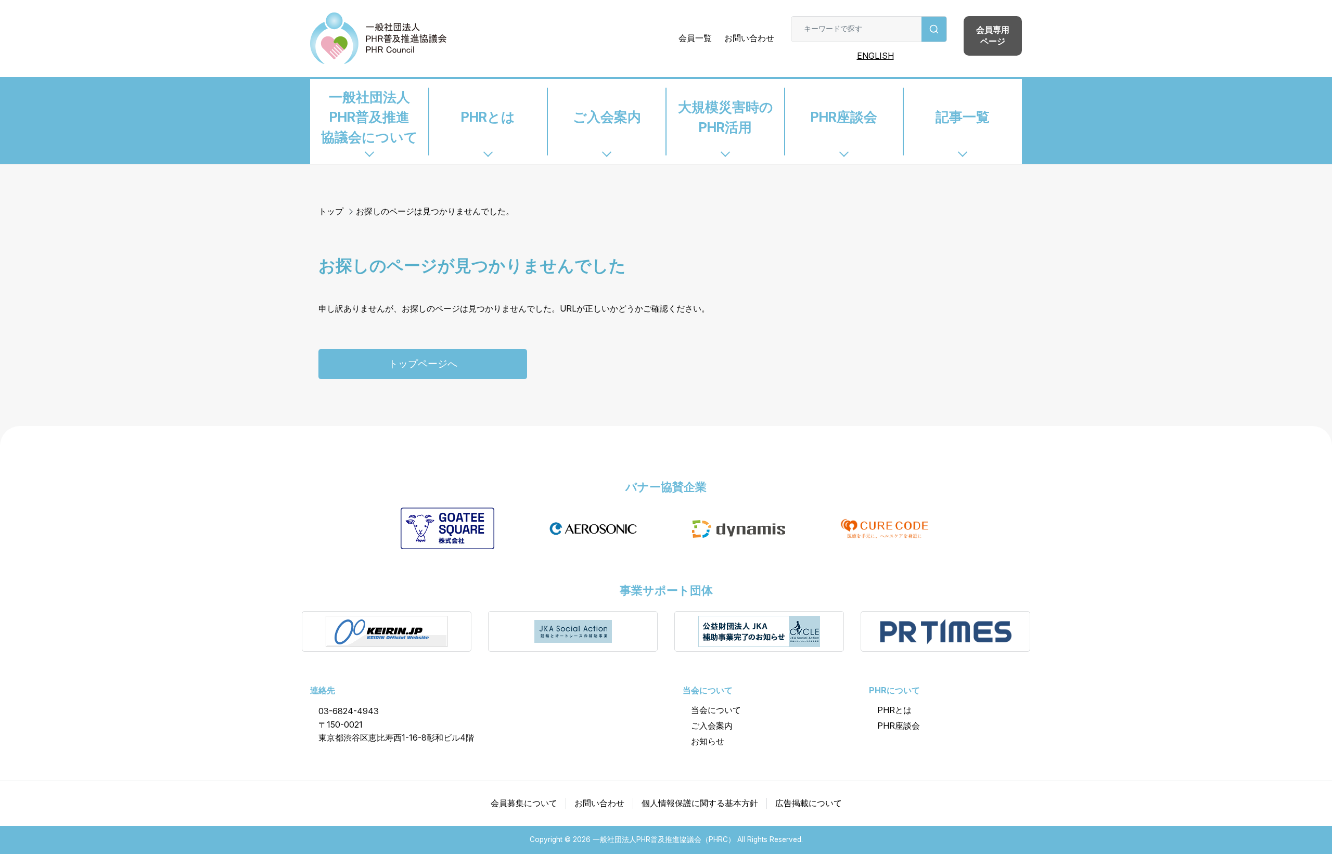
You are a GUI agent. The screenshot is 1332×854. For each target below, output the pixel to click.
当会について (716, 710)
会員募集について (524, 803)
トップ (330, 211)
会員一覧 (695, 38)
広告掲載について (808, 803)
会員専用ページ (992, 35)
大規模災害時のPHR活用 (725, 117)
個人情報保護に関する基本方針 (700, 803)
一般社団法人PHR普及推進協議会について (369, 117)
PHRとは (488, 117)
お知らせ (707, 741)
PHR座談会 (844, 117)
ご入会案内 (607, 117)
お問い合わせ (749, 38)
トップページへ (422, 363)
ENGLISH (875, 55)
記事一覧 (963, 117)
